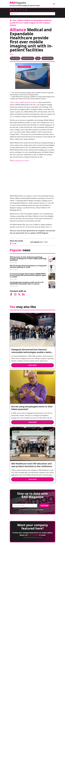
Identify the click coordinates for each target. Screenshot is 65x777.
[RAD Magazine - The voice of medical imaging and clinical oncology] (18, 3)
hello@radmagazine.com (32, 537)
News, (39, 372)
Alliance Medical (15, 58)
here (50, 227)
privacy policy (39, 509)
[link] (32, 351)
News (15, 20)
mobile (38, 58)
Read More (33, 365)
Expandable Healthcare (27, 58)
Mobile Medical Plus (47, 58)
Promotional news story (47, 372)
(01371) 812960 (33, 535)
